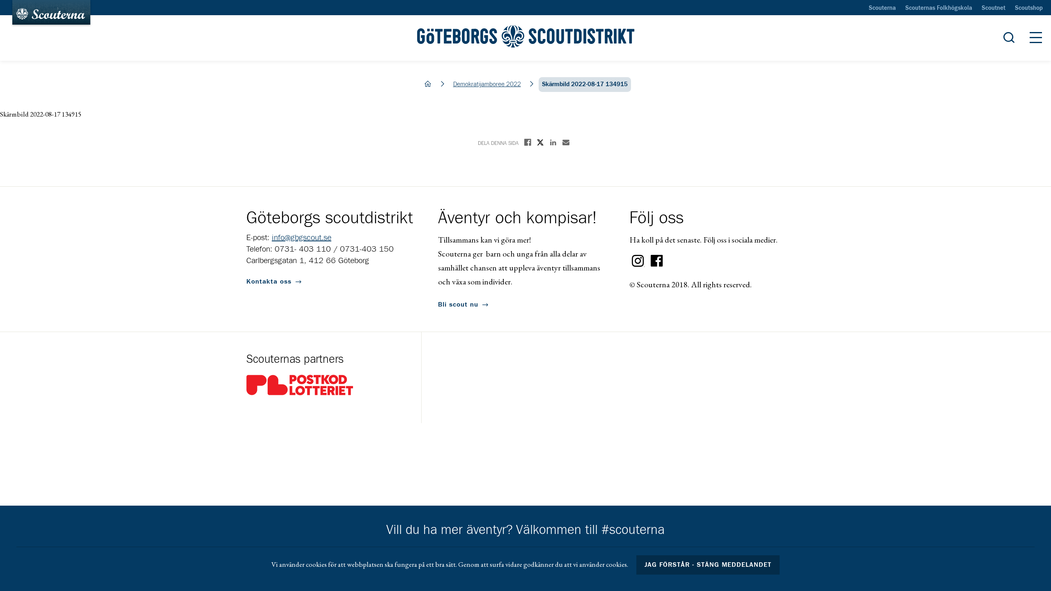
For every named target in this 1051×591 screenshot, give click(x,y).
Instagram (638, 261)
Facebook (656, 261)
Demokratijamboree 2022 (487, 84)
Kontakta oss (268, 281)
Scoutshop (1029, 8)
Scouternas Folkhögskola (938, 8)
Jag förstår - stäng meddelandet (708, 564)
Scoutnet (993, 8)
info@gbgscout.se (301, 238)
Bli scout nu (458, 304)
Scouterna (882, 8)
